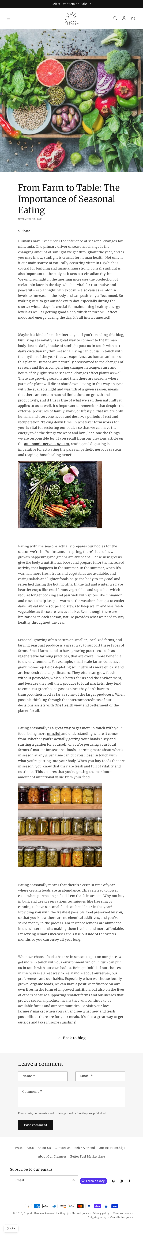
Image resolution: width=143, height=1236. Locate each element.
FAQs (30, 1147)
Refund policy (80, 1213)
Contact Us (63, 1147)
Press (18, 1147)
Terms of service (123, 1213)
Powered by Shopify (57, 1213)
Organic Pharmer (34, 1213)
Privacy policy (101, 1213)
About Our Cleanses (52, 1156)
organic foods (41, 984)
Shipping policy (97, 1217)
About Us (44, 1147)
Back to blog (74, 1038)
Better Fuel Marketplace (87, 1156)
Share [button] (26, 231)
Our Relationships (112, 1147)
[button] (8, 18)
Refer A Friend (84, 1147)
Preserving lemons (33, 934)
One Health (64, 705)
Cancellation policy (121, 1217)
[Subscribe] (73, 1180)
